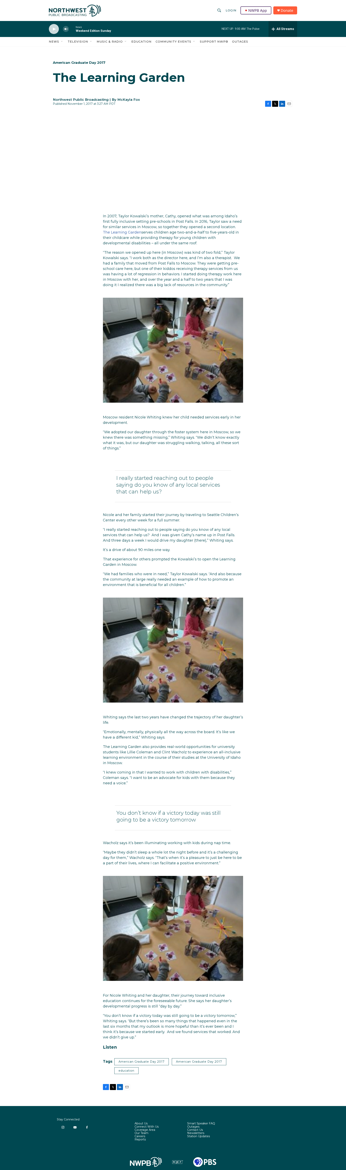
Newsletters (195, 1133)
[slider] (72, 29)
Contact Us (195, 1130)
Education (141, 41)
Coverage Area (145, 1130)
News (54, 41)
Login (231, 10)
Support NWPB (214, 41)
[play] (54, 29)
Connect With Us (147, 1126)
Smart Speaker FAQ (201, 1123)
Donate (287, 10)
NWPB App (257, 10)
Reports (140, 1139)
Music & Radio (110, 41)
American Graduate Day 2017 (79, 63)
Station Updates (198, 1136)
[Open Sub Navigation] (62, 41)
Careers (140, 1136)
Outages (240, 41)
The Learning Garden (122, 232)
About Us (141, 1123)
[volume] (65, 29)
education (126, 1070)
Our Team (141, 1133)
